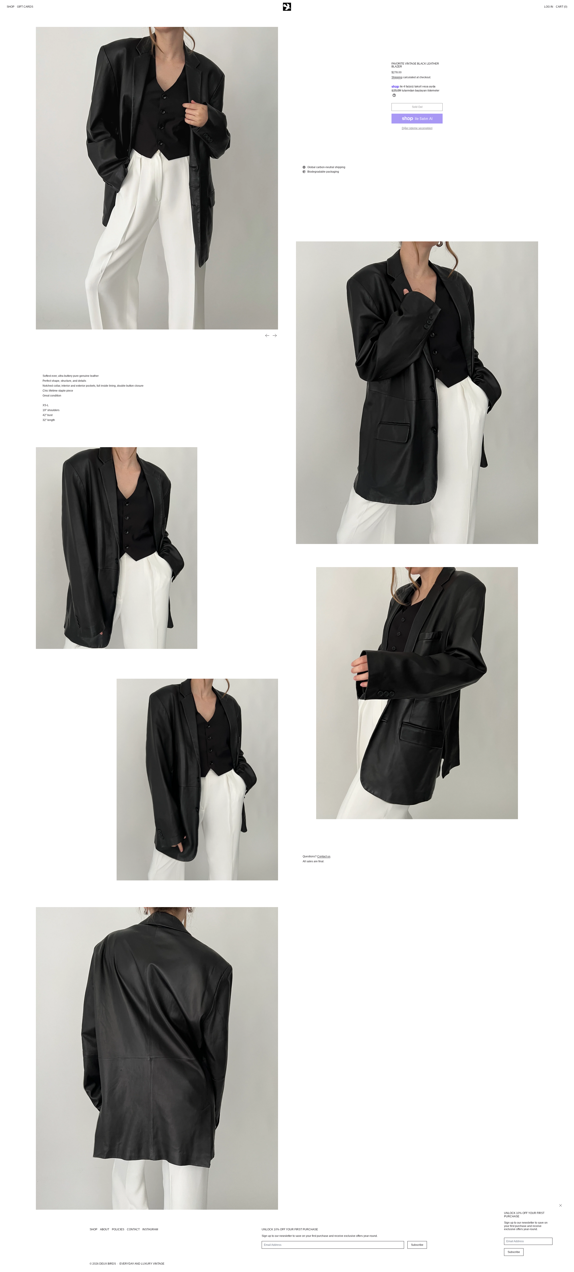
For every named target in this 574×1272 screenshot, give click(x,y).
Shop (10, 6)
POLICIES (118, 1229)
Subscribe (514, 1252)
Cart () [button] (561, 6)
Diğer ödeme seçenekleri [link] (417, 128)
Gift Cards (25, 6)
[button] (157, 178)
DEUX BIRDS (107, 1263)
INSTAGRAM (150, 1229)
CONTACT (133, 1229)
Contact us (323, 856)
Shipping (396, 77)
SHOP (93, 1229)
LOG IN (548, 6)
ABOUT (104, 1229)
